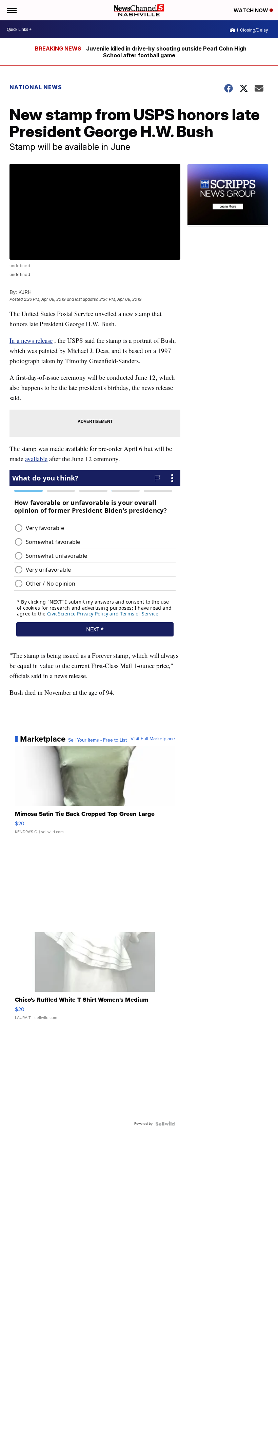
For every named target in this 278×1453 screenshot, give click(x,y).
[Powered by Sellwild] (165, 1123)
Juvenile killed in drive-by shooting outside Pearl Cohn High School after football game (166, 52)
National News (35, 87)
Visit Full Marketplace (153, 739)
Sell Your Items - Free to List (97, 740)
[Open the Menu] (11, 10)
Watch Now (252, 10)
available (36, 458)
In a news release (31, 340)
